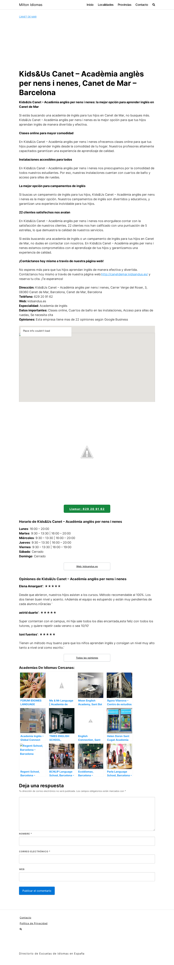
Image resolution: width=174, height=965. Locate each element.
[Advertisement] (87, 44)
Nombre (25, 833)
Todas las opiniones (87, 657)
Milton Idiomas (30, 4)
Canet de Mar (28, 16)
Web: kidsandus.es (87, 566)
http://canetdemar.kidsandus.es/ (124, 274)
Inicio (90, 4)
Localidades (105, 4)
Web (22, 869)
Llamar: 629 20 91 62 (87, 509)
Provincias (124, 4)
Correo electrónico (34, 851)
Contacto (141, 4)
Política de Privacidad (34, 923)
